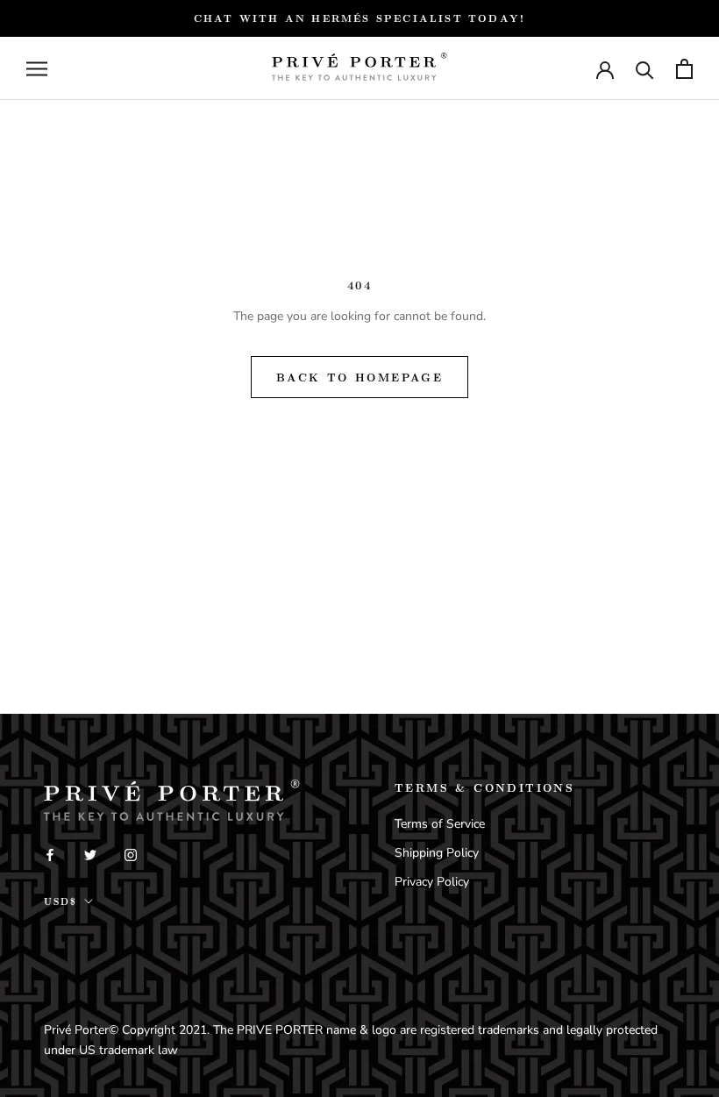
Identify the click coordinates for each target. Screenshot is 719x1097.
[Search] (645, 69)
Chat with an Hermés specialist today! (359, 18)
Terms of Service (440, 824)
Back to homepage (359, 377)
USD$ (60, 901)
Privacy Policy (432, 881)
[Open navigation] (36, 68)
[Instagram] (131, 854)
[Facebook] (50, 854)
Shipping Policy (437, 852)
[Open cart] (684, 69)
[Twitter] (90, 854)
